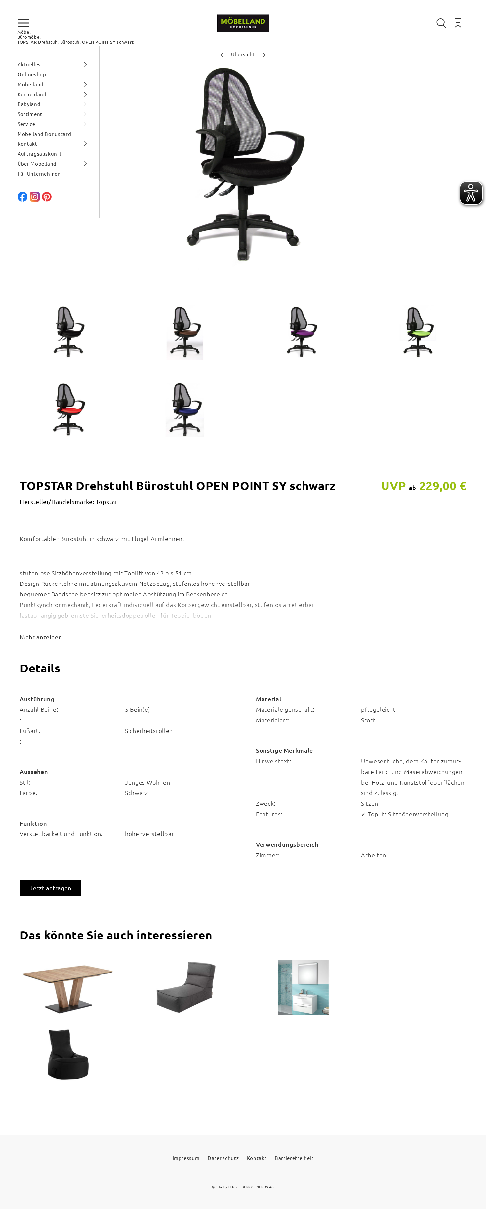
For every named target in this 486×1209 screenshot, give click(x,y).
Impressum (186, 1158)
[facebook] (22, 199)
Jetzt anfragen (50, 887)
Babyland (29, 104)
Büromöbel (29, 37)
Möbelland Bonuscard (44, 134)
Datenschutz (223, 1158)
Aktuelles (29, 64)
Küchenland (32, 94)
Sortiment (30, 114)
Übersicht (243, 54)
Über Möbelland (37, 163)
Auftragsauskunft (39, 153)
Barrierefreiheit (294, 1158)
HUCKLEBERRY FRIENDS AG (251, 1186)
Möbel (24, 32)
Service (26, 124)
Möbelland (31, 84)
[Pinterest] (47, 199)
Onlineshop (32, 74)
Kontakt (27, 144)
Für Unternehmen (39, 173)
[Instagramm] (35, 199)
